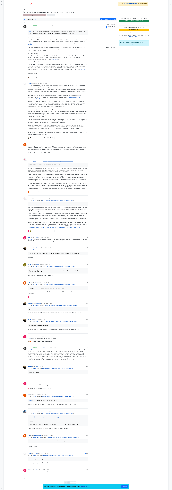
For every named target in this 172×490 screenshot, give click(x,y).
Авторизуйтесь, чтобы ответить (108, 19)
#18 (87, 435)
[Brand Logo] (29, 3)
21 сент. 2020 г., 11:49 (44, 453)
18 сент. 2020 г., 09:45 (44, 237)
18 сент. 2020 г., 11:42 (45, 264)
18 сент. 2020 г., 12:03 (44, 282)
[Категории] (2, 2)
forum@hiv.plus (130, 44)
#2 (87, 83)
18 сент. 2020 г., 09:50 (46, 247)
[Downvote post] (84, 79)
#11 (87, 319)
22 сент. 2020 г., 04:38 (44, 469)
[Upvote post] (80, 79)
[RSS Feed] (36, 19)
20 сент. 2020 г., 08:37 (45, 382)
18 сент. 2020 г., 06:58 (41, 83)
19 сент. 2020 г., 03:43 (51, 347)
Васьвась (30, 247)
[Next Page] (74, 482)
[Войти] (170, 2)
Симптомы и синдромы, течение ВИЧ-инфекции (35, 15)
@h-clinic (30, 239)
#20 (87, 469)
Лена (29, 237)
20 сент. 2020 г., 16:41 (42, 394)
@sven (34, 161)
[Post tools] (86, 79)
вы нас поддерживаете (130, 3)
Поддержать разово (133, 29)
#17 (87, 411)
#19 (87, 453)
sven (29, 144)
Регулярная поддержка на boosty (134, 20)
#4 (87, 158)
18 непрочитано (110, 40)
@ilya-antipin (36, 305)
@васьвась (30, 385)
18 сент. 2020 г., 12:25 (41, 319)
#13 (87, 347)
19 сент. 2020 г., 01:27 (43, 336)
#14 (87, 366)
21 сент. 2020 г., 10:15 (47, 411)
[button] (2, 488)
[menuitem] (170, 2)
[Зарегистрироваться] (170, 4)
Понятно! (124, 486)
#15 (87, 382)
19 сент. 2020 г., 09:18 (45, 366)
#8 (87, 264)
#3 (87, 144)
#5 (87, 198)
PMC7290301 (55, 59)
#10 (87, 303)
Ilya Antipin (30, 25)
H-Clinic (29, 83)
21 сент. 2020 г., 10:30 (47, 435)
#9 (87, 282)
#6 (87, 237)
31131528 (30, 44)
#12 (87, 336)
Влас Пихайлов (31, 411)
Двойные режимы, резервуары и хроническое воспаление (57, 161)
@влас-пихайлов (37, 437)
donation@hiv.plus (133, 36)
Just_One (29, 264)
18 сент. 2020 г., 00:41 (46, 25)
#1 (87, 25)
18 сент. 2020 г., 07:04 (39, 144)
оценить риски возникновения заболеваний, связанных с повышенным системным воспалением (54, 227)
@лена (34, 368)
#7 (87, 247)
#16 (87, 394)
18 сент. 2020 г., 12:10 (47, 303)
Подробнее (83, 486)
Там (30, 31)
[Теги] (2, 4)
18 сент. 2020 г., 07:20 (40, 158)
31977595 (82, 69)
